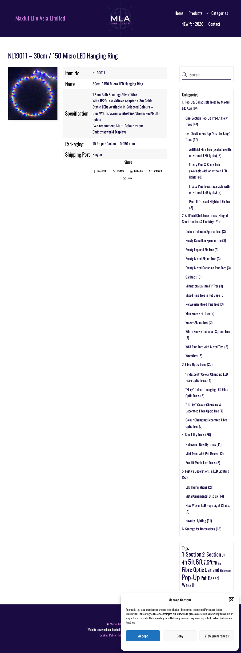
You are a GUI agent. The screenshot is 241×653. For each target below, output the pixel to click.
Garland (212, 569)
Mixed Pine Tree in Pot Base (202, 295)
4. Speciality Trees (193, 434)
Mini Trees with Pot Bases (201, 453)
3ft (223, 555)
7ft (215, 562)
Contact (214, 24)
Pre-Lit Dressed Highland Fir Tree (210, 201)
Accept (143, 635)
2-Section (211, 554)
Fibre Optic (193, 569)
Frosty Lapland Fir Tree (199, 249)
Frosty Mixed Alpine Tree (200, 258)
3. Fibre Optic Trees (194, 364)
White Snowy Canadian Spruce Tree (207, 331)
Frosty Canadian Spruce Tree (203, 240)
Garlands (191, 276)
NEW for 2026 (192, 24)
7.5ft (208, 562)
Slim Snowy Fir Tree (197, 313)
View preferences (217, 635)
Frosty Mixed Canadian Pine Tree (205, 267)
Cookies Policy (108, 635)
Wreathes (191, 355)
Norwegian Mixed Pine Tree (202, 304)
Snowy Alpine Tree (196, 322)
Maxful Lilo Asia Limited (40, 18)
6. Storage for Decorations (198, 528)
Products (195, 13)
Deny (180, 635)
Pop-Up (191, 577)
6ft (199, 561)
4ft (184, 562)
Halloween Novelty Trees (200, 444)
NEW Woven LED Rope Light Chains (207, 505)
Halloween (225, 570)
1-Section (191, 554)
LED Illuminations (196, 487)
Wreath (189, 584)
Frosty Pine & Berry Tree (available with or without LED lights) (208, 170)
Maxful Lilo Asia (118, 624)
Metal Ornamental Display (201, 496)
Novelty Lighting (195, 520)
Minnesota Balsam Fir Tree (201, 285)
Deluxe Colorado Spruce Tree (203, 231)
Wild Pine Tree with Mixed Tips (204, 346)
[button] (231, 599)
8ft (219, 563)
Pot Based (210, 578)
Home (179, 13)
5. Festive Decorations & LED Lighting (205, 471)
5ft (191, 561)
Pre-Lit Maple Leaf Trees (200, 462)
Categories (219, 13)
